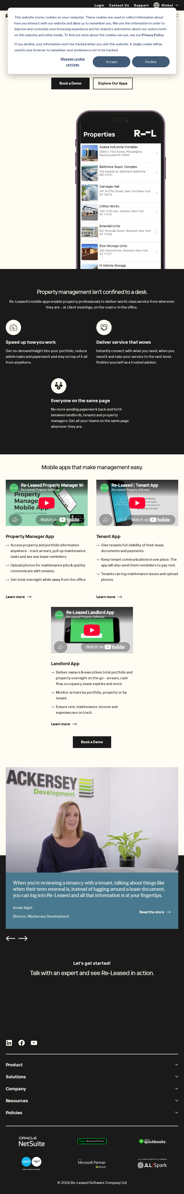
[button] (10, 938)
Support (141, 5)
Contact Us (119, 5)
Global (167, 5)
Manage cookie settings (73, 62)
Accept (111, 62)
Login (99, 5)
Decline (150, 62)
